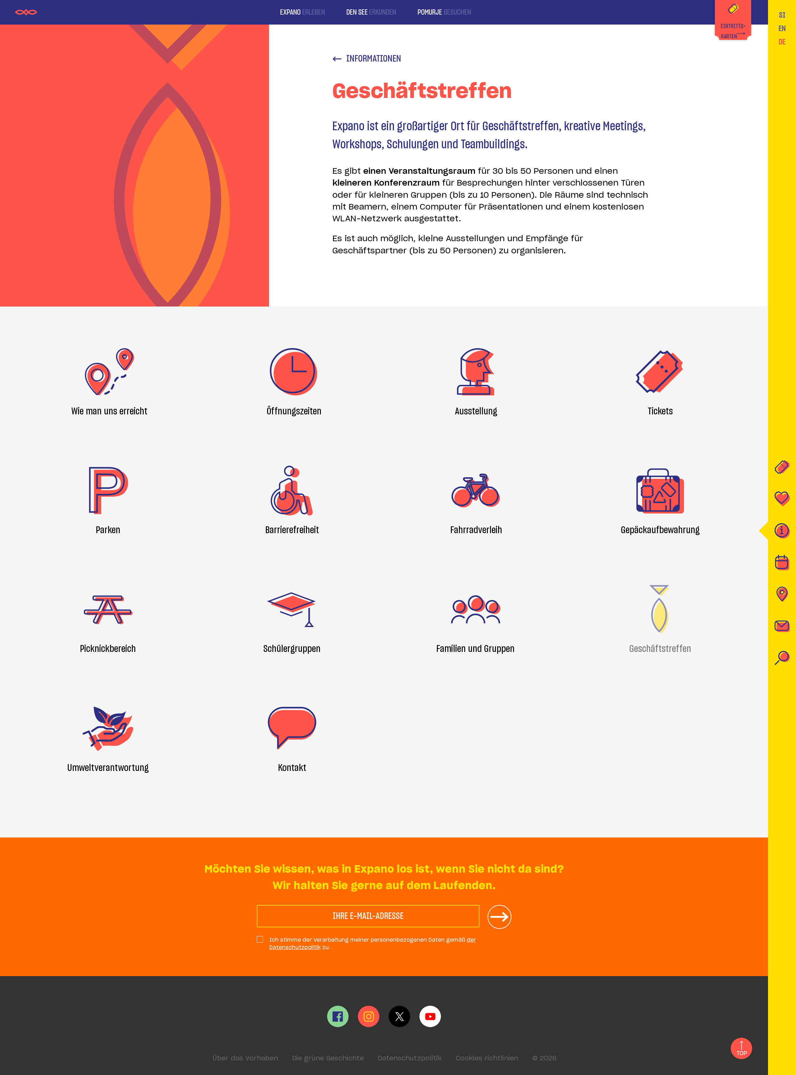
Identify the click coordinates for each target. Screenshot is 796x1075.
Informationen (373, 58)
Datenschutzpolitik (410, 1058)
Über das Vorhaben (245, 1058)
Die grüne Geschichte (328, 1058)
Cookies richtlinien (487, 1058)
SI (782, 15)
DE (782, 42)
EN (782, 29)
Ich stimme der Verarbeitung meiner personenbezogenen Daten (372, 944)
